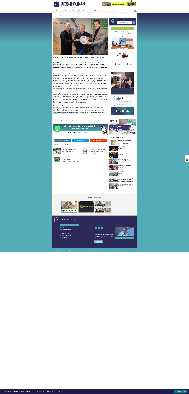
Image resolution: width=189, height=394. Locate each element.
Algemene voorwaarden (114, 250)
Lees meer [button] (61, 391)
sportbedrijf (70, 120)
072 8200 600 (65, 233)
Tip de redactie (99, 140)
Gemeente (75, 10)
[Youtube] (98, 228)
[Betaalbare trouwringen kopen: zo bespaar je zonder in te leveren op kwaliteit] (113, 142)
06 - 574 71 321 (86, 133)
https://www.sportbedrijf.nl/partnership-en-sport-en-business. (69, 113)
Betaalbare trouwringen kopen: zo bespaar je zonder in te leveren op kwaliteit (126, 142)
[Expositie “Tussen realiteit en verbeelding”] (113, 149)
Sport (92, 10)
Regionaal (81, 10)
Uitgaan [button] (96, 10)
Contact (108, 10)
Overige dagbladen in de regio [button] (123, 238)
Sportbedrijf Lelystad (102, 60)
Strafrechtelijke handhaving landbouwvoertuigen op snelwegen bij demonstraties (125, 179)
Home (55, 15)
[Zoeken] (135, 11)
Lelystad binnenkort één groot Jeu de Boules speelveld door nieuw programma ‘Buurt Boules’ (98, 151)
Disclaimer (122, 250)
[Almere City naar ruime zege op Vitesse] (113, 174)
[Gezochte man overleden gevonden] (113, 167)
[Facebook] (95, 228)
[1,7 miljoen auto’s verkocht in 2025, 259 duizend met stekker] (113, 186)
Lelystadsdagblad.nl (73, 3)
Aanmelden (98, 241)
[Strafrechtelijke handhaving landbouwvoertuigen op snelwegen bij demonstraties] (113, 180)
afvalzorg (64, 120)
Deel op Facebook (64, 140)
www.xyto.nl (65, 237)
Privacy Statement (130, 250)
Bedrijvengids (68, 10)
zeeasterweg (58, 120)
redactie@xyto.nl (66, 235)
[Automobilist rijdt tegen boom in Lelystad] (113, 155)
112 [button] (56, 10)
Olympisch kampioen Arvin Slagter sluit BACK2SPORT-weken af (69, 151)
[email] (187, 160)
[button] (54, 207)
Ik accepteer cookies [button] (180, 391)
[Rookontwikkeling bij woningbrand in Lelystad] (113, 161)
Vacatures (102, 10)
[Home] (54, 11)
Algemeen (61, 10)
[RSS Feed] (101, 228)
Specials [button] (87, 10)
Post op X (81, 140)
